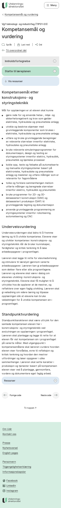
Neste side (46, 395)
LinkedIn (11, 485)
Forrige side (15, 395)
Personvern (9, 461)
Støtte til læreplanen (18, 71)
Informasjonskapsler (14, 471)
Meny (53, 5)
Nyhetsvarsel (10, 447)
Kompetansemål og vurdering (21, 14)
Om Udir (7, 429)
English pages (10, 452)
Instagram (12, 490)
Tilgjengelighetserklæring (17, 466)
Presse (6, 442)
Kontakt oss (9, 434)
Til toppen (29, 408)
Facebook (12, 480)
